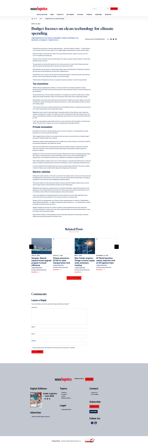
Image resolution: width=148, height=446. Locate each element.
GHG (77, 38)
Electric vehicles (47, 38)
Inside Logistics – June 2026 (50, 394)
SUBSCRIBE (89, 379)
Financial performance (69, 38)
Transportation (53, 40)
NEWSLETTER (94, 406)
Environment (57, 38)
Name (33, 327)
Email (33, 334)
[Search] (108, 8)
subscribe (114, 8)
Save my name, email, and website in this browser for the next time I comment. (54, 347)
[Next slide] (116, 247)
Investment (34, 40)
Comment (34, 307)
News (41, 18)
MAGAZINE (93, 411)
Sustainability (43, 40)
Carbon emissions (36, 38)
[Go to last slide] (31, 247)
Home (35, 18)
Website (33, 340)
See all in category (74, 278)
